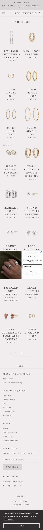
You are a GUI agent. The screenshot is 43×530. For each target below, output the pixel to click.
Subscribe (32, 272)
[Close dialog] (41, 252)
